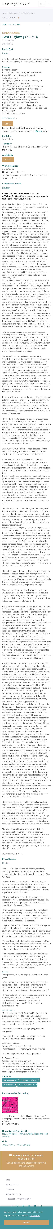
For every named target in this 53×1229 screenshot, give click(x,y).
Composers (13, 13)
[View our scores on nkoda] (41, 1205)
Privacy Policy (13, 1194)
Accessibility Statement (18, 1199)
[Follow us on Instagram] (23, 1205)
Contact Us (12, 1185)
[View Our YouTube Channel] (29, 1205)
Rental (8, 159)
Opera (8, 124)
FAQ (8, 1180)
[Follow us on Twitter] (17, 1205)
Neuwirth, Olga (11, 32)
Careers (10, 1189)
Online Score (23, 1145)
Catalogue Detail (27, 13)
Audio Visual (8, 1145)
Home (4, 13)
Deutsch (6, 53)
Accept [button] (26, 1222)
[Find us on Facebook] (12, 1205)
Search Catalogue (8, 17)
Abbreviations (8, 118)
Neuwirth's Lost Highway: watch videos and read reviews (25, 1135)
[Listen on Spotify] (35, 1205)
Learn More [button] (35, 1216)
